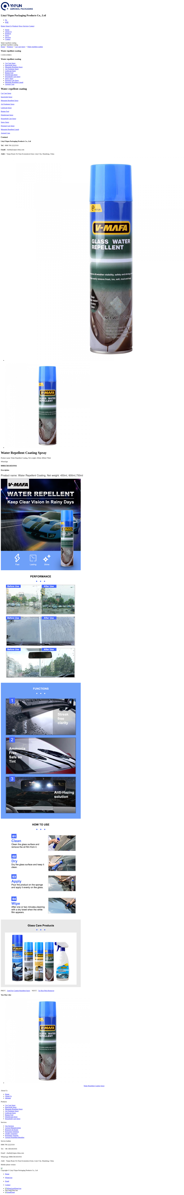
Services (26, 26)
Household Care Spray (12, 77)
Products (15, 26)
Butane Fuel (9, 73)
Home (3, 26)
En (6, 20)
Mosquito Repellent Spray (14, 67)
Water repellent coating (35, 47)
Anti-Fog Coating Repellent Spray (18, 991)
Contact (31, 26)
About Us (8, 26)
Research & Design (11, 1130)
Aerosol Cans (9, 84)
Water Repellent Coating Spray (94, 1086)
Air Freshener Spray (12, 69)
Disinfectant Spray (11, 75)
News (21, 26)
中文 (7, 22)
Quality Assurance (11, 1133)
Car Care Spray (20, 47)
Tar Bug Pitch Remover (46, 991)
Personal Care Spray (12, 80)
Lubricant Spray (10, 71)
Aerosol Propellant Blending (14, 1137)
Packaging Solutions (12, 1132)
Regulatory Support (11, 1135)
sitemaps (8, 1098)
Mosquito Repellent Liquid (14, 82)
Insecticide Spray (11, 65)
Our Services (9, 1126)
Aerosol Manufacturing (13, 1128)
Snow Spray (9, 78)
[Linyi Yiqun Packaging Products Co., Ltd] (17, 11)
